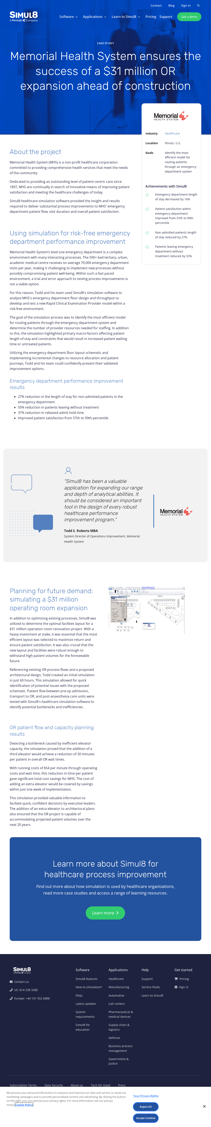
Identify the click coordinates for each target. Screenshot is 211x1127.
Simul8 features (86, 979)
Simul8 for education (83, 1027)
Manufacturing (119, 987)
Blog (171, 5)
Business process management (120, 1048)
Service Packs (151, 987)
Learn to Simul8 (124, 16)
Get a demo (189, 17)
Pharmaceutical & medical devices (121, 1014)
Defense (114, 1038)
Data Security (54, 1085)
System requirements (85, 1014)
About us (77, 1085)
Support (165, 16)
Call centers (117, 1004)
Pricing (150, 16)
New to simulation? (89, 987)
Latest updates (86, 1004)
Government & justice (119, 1061)
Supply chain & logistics (119, 1027)
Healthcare (172, 133)
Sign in (186, 5)
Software (67, 16)
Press (121, 1085)
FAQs (79, 995)
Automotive (116, 995)
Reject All (146, 1107)
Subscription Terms (23, 1085)
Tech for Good (100, 1085)
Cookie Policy (24, 1105)
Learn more (103, 913)
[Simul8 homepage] (24, 17)
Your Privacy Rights (145, 1096)
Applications (92, 16)
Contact (156, 5)
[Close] (204, 1106)
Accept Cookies (146, 1118)
